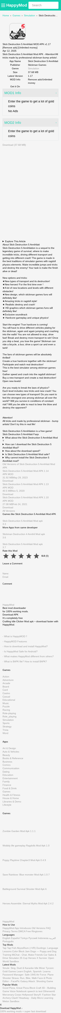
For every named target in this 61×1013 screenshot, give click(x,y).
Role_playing (9, 716)
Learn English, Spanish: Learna (33, 971)
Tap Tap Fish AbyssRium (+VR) (19, 948)
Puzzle (6, 706)
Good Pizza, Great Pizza (16, 988)
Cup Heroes (29, 958)
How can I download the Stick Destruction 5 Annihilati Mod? (27, 446)
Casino (6, 693)
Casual (6, 696)
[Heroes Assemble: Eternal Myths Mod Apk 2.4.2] (8, 900)
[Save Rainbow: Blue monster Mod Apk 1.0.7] (8, 871)
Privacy (6, 931)
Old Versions (38, 928)
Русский (32, 938)
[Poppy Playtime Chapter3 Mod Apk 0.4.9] (8, 857)
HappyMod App (11, 928)
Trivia (5, 730)
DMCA (21, 931)
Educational (9, 700)
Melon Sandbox (11, 1001)
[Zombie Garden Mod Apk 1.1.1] (8, 828)
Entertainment (10, 778)
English (6, 938)
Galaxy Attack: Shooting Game (36, 981)
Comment (7, 583)
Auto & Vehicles (11, 751)
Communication (11, 768)
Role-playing (9, 713)
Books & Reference (13, 758)
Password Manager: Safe (16, 974)
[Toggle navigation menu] (4, 5)
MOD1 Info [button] (12, 93)
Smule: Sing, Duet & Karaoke (18, 968)
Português (8, 941)
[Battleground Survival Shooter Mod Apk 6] (8, 885)
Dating (6, 771)
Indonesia (43, 938)
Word (5, 733)
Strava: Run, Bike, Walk (24, 978)
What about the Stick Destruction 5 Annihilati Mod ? (30, 439)
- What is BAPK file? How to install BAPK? (25, 661)
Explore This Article (15, 241)
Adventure (8, 680)
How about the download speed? (22, 451)
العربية (52, 938)
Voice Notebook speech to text (26, 991)
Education (8, 775)
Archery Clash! (10, 998)
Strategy (7, 726)
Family (6, 781)
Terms (14, 931)
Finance (7, 785)
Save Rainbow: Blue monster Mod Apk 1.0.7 (26, 874)
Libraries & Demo (12, 801)
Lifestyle (7, 805)
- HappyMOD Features (15, 641)
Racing (6, 710)
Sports (6, 723)
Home (6, 15)
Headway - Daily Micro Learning (36, 998)
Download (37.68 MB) (14, 145)
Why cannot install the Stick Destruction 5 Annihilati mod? (26, 459)
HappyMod (16, 5)
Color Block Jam (21, 951)
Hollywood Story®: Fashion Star (39, 994)
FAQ (48, 928)
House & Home (11, 798)
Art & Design (9, 748)
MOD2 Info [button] (12, 122)
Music (6, 703)
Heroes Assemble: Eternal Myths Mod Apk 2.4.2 (28, 903)
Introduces (25, 928)
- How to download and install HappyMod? (25, 646)
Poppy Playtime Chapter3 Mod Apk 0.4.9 (24, 860)
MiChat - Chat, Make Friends (27, 954)
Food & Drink (10, 788)
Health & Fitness (11, 795)
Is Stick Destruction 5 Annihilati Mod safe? (27, 454)
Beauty (6, 755)
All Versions (9, 510)
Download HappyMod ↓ (11, 1008)
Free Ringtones (34, 931)
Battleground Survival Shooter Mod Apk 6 (25, 889)
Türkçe (24, 938)
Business (7, 761)
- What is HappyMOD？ (15, 636)
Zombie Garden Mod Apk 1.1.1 (19, 831)
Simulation (29, 15)
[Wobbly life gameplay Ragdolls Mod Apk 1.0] (8, 842)
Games (16, 15)
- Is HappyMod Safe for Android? (20, 651)
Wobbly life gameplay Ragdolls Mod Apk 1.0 (26, 845)
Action (6, 676)
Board (6, 686)
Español (15, 938)
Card (5, 690)
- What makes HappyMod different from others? (28, 656)
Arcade (6, 683)
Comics (7, 765)
